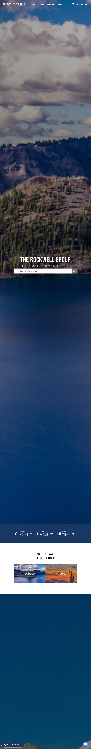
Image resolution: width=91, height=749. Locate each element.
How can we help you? (70, 719)
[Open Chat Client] (85, 744)
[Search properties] (74, 271)
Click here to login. (80, 738)
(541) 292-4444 (14, 745)
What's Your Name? (69, 711)
